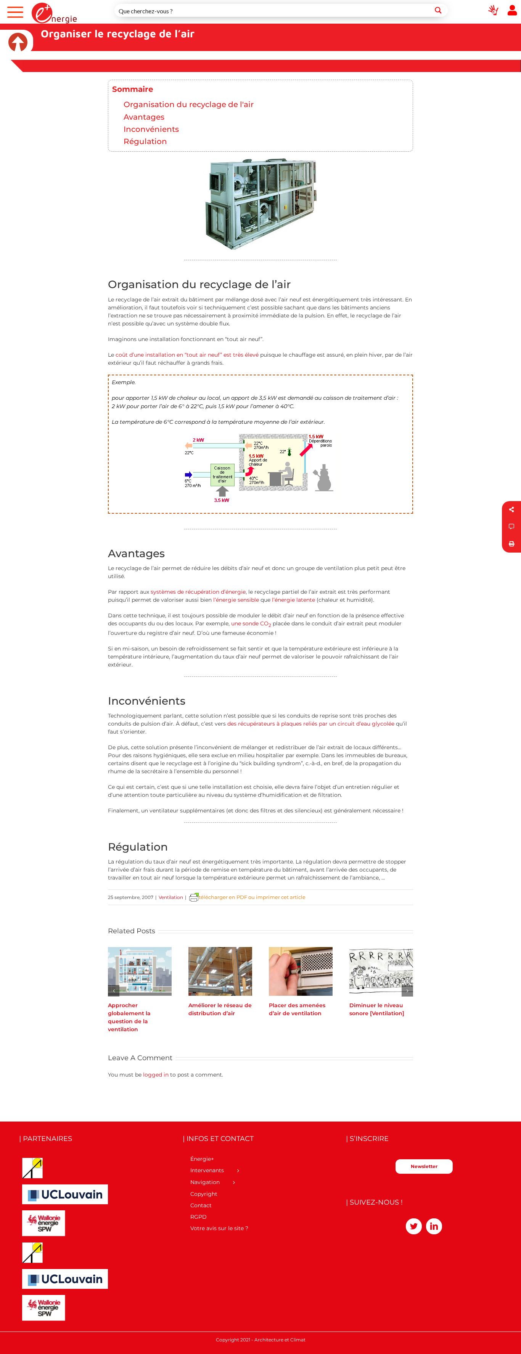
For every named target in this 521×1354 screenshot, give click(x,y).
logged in (156, 1074)
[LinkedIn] (434, 1226)
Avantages (144, 117)
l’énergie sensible (236, 599)
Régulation (145, 141)
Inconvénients (151, 129)
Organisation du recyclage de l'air (189, 104)
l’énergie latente (293, 599)
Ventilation (171, 897)
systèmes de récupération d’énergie (198, 591)
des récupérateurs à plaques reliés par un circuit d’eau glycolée (310, 723)
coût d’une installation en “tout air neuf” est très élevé (187, 354)
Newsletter (424, 1166)
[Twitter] (414, 1226)
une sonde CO (251, 623)
